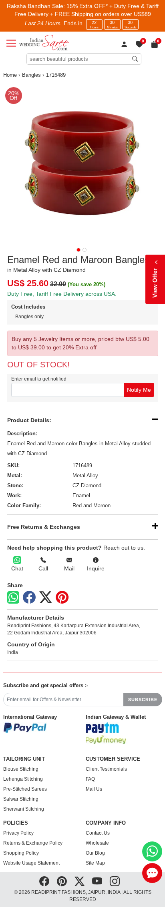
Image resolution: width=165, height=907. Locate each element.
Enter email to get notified (38, 379)
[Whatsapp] (13, 597)
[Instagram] (115, 881)
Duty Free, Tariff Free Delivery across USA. (62, 294)
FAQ (90, 779)
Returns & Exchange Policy (32, 843)
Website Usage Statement (31, 863)
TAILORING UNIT (24, 759)
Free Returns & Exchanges (43, 527)
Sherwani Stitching (23, 809)
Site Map (95, 863)
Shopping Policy (21, 853)
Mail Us (94, 789)
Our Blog (95, 853)
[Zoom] (82, 162)
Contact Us (98, 833)
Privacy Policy (18, 833)
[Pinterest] (62, 597)
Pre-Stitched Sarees (25, 789)
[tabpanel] (82, 162)
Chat (17, 568)
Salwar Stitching (20, 799)
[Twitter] (45, 597)
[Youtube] (97, 881)
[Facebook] (29, 597)
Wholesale (97, 843)
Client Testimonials (106, 769)
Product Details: (29, 420)
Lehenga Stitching (23, 779)
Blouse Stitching (20, 769)
